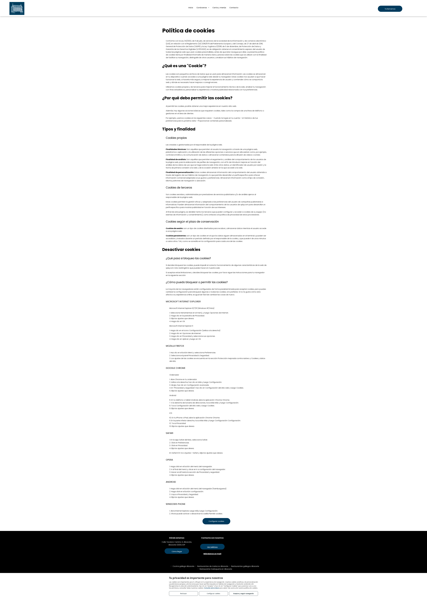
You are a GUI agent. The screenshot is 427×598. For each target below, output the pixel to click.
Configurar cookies (213, 593)
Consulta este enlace (211, 588)
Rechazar (183, 593)
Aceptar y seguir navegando (243, 593)
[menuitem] (191, 8)
